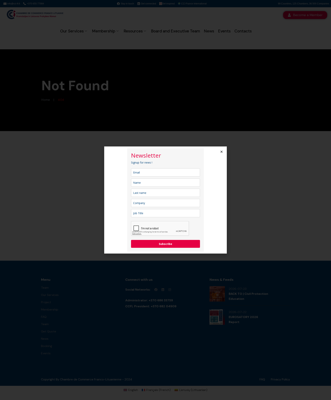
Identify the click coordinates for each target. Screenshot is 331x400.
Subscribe (165, 244)
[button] (221, 151)
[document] (165, 200)
